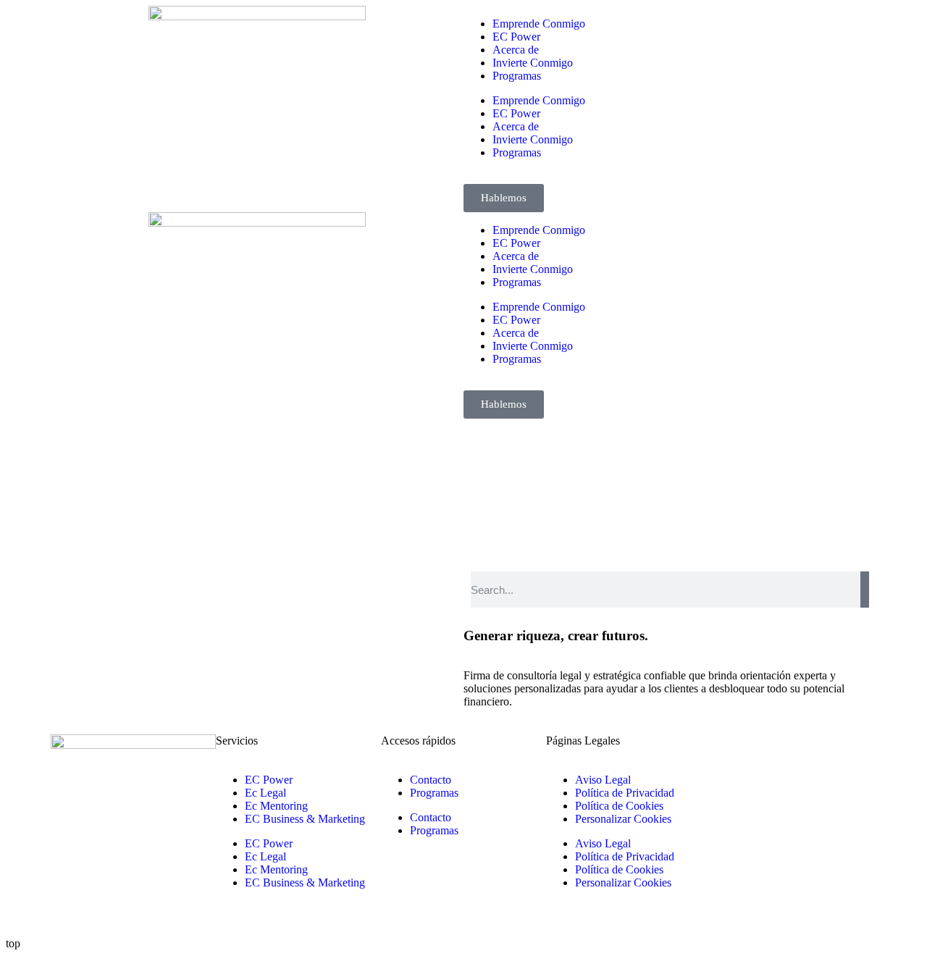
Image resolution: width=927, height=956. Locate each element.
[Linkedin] (729, 752)
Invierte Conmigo (532, 62)
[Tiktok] (729, 791)
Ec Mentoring (276, 806)
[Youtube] (847, 752)
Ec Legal (265, 793)
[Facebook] (768, 752)
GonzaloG (158, 919)
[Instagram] (807, 752)
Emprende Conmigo (538, 23)
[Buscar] (864, 589)
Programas (516, 76)
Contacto (430, 779)
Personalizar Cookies (623, 819)
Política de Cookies (619, 806)
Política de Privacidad (624, 793)
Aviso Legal (603, 779)
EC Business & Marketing (305, 819)
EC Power (516, 36)
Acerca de (515, 49)
